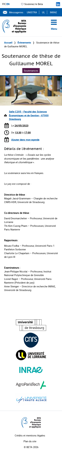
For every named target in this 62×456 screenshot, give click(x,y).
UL (43, 12)
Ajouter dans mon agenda (25, 139)
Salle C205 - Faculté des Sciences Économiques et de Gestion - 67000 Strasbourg (29, 115)
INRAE (53, 12)
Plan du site (29, 441)
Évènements (24, 42)
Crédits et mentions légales (30, 435)
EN (8, 4)
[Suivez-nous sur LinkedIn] (58, 4)
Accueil (8, 42)
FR (3, 4)
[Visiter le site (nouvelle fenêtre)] (31, 325)
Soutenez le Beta (33, 4)
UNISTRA (32, 12)
